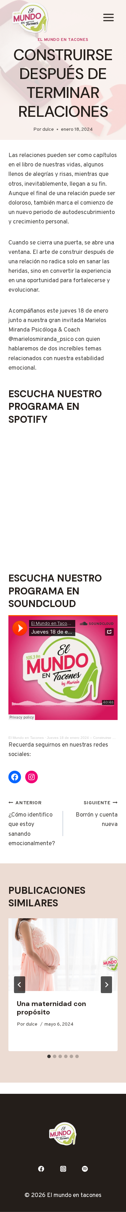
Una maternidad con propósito (51, 1008)
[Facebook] (41, 1169)
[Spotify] (85, 1169)
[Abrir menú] (108, 17)
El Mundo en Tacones (63, 40)
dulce (48, 130)
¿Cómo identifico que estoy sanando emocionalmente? (31, 824)
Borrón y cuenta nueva (97, 814)
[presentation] (63, 954)
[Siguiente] (106, 984)
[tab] (49, 1056)
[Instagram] (63, 1169)
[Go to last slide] (19, 984)
